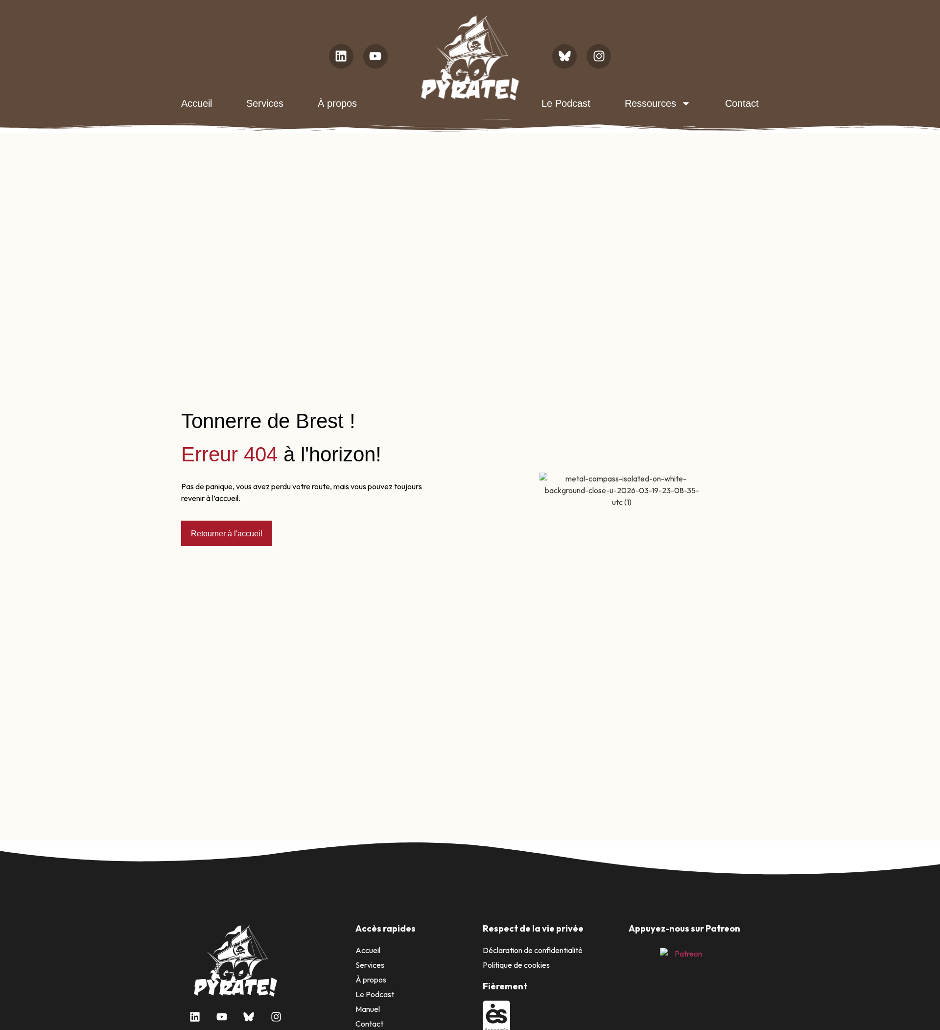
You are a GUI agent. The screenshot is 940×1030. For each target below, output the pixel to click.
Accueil (196, 103)
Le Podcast (565, 103)
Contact (742, 103)
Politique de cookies (516, 965)
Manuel (367, 1009)
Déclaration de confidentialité (533, 950)
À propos (337, 103)
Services (264, 103)
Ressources (650, 103)
